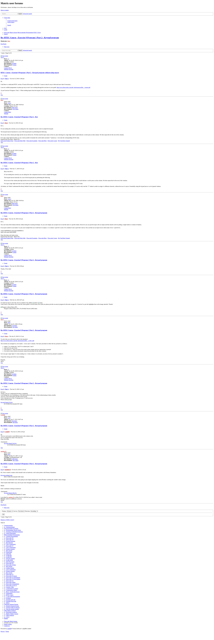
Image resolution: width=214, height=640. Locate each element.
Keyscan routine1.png (6, 475)
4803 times (15, 107)
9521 (9, 454)
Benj (9, 41)
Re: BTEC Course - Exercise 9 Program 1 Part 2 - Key (19, 117)
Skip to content (5, 10)
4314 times (15, 109)
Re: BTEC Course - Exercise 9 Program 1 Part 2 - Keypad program (30, 37)
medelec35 (3, 451)
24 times (14, 63)
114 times (14, 325)
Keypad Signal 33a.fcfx (10, 443)
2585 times (15, 459)
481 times (14, 421)
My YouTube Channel (64, 140)
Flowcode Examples (31, 140)
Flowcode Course (52, 140)
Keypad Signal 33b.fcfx (10, 493)
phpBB (9, 628)
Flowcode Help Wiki (19, 140)
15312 (9, 103)
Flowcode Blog (42, 140)
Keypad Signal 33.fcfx (7, 402)
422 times (15, 327)
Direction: (27, 511)
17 (8, 59)
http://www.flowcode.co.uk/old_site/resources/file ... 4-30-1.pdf (17, 340)
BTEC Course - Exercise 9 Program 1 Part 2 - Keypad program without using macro (30, 72)
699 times (15, 422)
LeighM (3, 415)
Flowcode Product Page (7, 140)
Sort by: (15, 511)
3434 (9, 322)
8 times (14, 65)
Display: (4, 511)
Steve (2, 319)
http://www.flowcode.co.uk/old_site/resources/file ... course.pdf (73, 87)
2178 (9, 418)
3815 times (15, 460)
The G (2, 57)
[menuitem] (12, 20)
